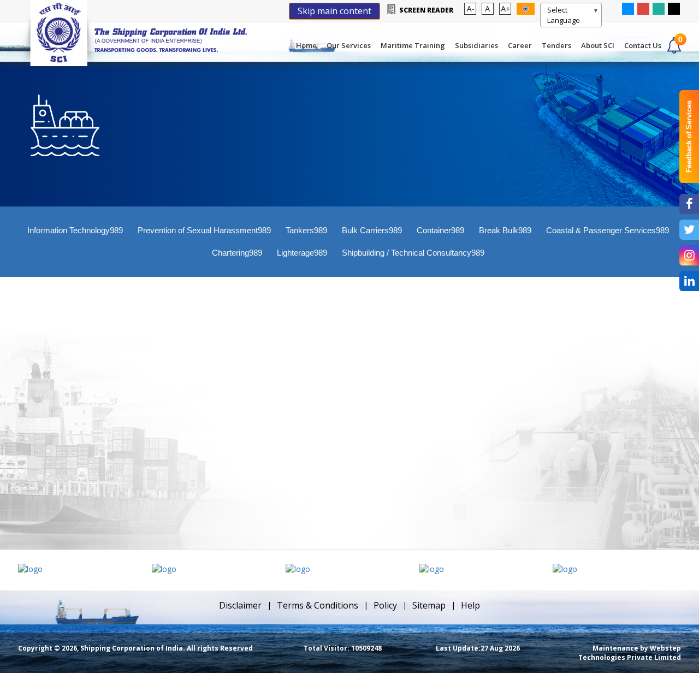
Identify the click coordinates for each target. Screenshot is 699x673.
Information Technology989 (75, 230)
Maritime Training (413, 45)
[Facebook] (689, 204)
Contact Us (642, 45)
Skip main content (334, 11)
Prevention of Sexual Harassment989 (204, 230)
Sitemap (429, 605)
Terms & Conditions (317, 605)
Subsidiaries (476, 45)
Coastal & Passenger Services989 (607, 230)
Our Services (349, 45)
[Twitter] (689, 230)
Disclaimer (240, 605)
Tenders (556, 45)
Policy (385, 605)
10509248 (343, 648)
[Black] (674, 8)
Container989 (440, 230)
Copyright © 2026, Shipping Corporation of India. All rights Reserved (135, 648)
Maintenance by (629, 653)
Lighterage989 (302, 252)
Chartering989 (237, 252)
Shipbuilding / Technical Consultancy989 (413, 252)
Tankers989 (306, 230)
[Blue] (628, 8)
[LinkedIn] (689, 281)
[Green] (659, 8)
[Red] (643, 8)
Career (520, 45)
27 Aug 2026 (478, 648)
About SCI (597, 45)
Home (306, 45)
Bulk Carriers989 (372, 230)
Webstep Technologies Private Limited (629, 653)
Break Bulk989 (505, 230)
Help (470, 605)
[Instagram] (689, 255)
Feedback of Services (689, 137)
